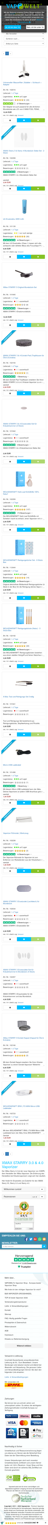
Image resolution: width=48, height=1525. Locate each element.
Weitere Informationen (30, 20)
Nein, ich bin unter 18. (35, 27)
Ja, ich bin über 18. (12, 27)
